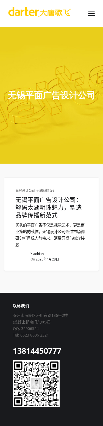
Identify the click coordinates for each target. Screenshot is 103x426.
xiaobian (37, 253)
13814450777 (37, 350)
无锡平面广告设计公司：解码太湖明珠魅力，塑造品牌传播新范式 (48, 207)
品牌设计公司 (25, 190)
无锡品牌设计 (46, 190)
